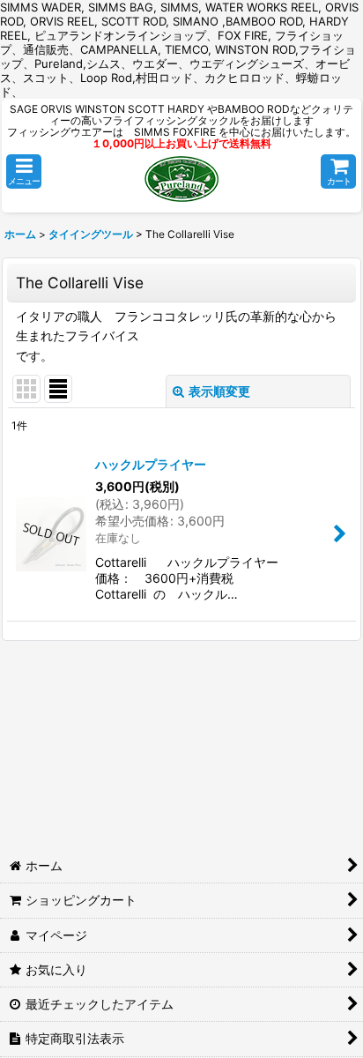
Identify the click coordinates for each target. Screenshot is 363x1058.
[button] (23, 171)
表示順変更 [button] (219, 391)
